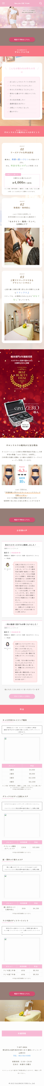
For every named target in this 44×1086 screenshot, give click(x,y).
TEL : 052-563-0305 (22, 1056)
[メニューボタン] (3, 3)
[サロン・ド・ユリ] (22, 3)
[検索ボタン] (40, 3)
